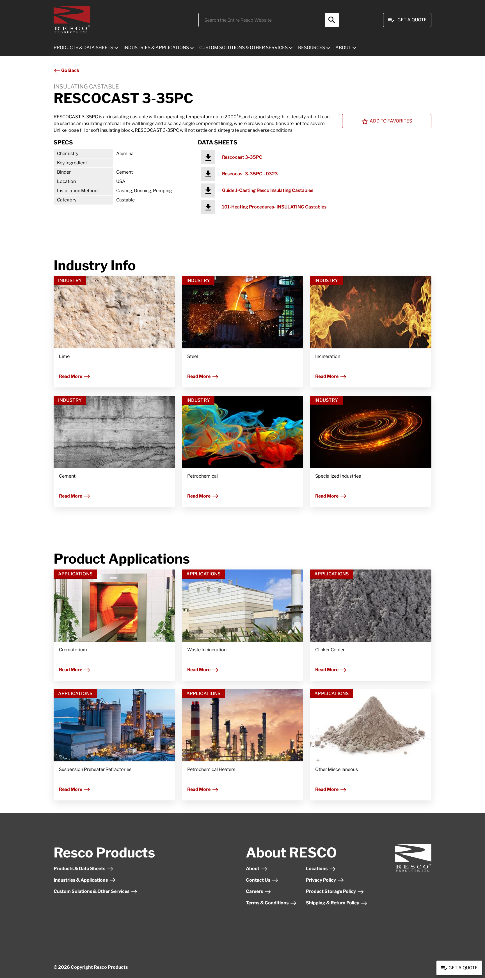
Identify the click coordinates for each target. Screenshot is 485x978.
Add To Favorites (391, 121)
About (252, 868)
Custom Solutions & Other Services (91, 891)
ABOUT (343, 47)
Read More (70, 376)
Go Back (69, 70)
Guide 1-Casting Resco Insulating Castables (267, 190)
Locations (317, 868)
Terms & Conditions (267, 903)
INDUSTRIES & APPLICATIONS (156, 47)
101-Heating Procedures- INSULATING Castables (274, 207)
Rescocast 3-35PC (242, 157)
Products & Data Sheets (79, 868)
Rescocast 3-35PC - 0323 (250, 173)
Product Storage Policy (331, 891)
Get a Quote (463, 967)
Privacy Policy (321, 880)
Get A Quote (412, 19)
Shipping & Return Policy (332, 903)
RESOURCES (311, 47)
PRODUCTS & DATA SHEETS (83, 47)
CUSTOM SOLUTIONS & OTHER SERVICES (243, 47)
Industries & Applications (81, 880)
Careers (254, 891)
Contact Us (258, 880)
